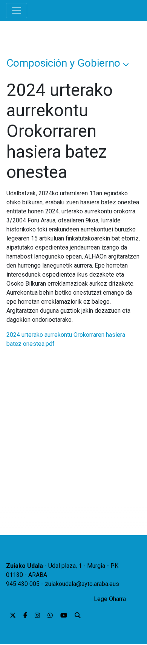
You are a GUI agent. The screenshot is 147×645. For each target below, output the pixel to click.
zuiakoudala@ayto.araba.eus (82, 583)
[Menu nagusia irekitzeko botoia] (16, 10)
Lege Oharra (110, 598)
